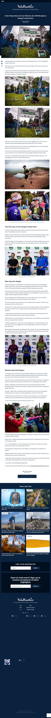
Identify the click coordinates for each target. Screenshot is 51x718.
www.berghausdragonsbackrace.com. (39, 466)
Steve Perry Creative (31, 712)
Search (35, 568)
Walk (30, 605)
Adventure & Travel (30, 607)
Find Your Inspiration (25, 564)
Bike (21, 607)
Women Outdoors (30, 609)
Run (20, 605)
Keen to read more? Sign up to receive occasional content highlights (25, 580)
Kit (20, 609)
